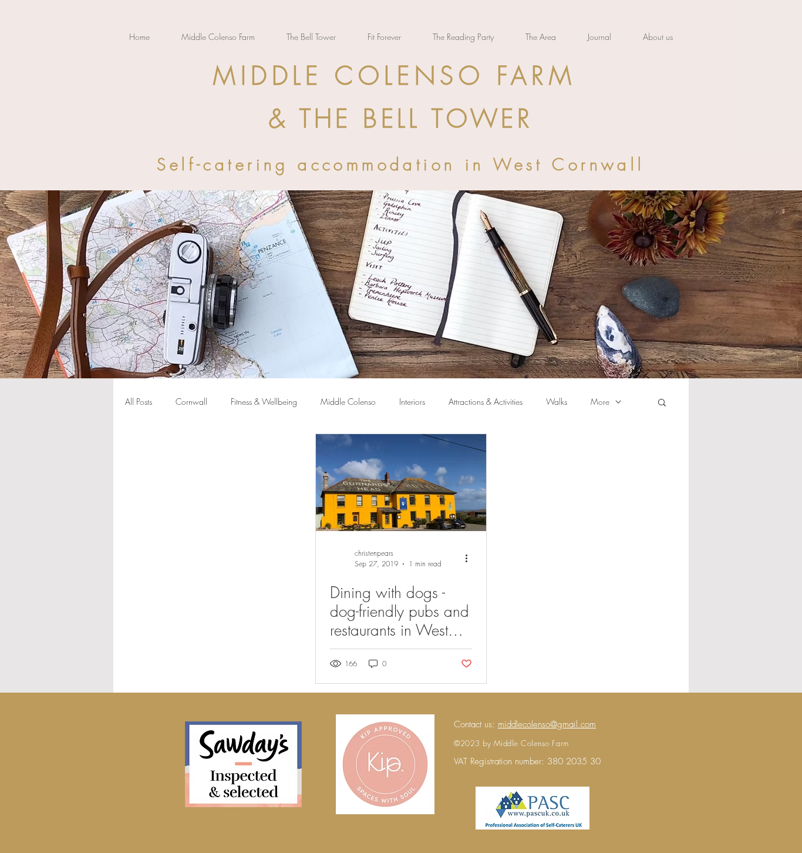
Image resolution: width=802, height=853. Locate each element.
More (600, 401)
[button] (662, 403)
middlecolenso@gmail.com (547, 724)
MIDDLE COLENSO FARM (394, 75)
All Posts (138, 401)
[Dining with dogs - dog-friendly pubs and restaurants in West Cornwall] (401, 482)
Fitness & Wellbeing (264, 401)
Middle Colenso (348, 401)
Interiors (412, 401)
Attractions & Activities (486, 401)
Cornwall (191, 401)
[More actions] (470, 558)
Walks (556, 401)
